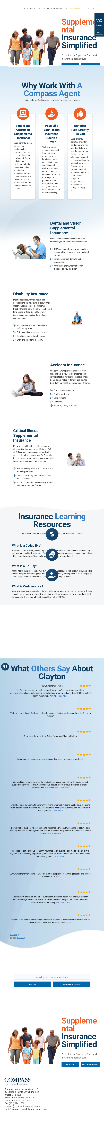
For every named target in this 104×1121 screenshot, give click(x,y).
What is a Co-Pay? (24, 566)
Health (32, 8)
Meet (99, 33)
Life (65, 8)
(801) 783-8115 (26, 1097)
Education (86, 8)
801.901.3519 (25, 1100)
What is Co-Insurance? (27, 586)
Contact (99, 25)
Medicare (41, 8)
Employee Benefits (54, 8)
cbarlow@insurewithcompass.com (22, 1106)
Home (25, 8)
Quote (99, 29)
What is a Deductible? (27, 545)
